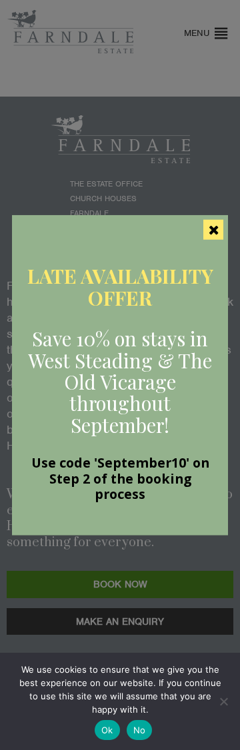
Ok (107, 730)
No (139, 730)
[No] (223, 701)
